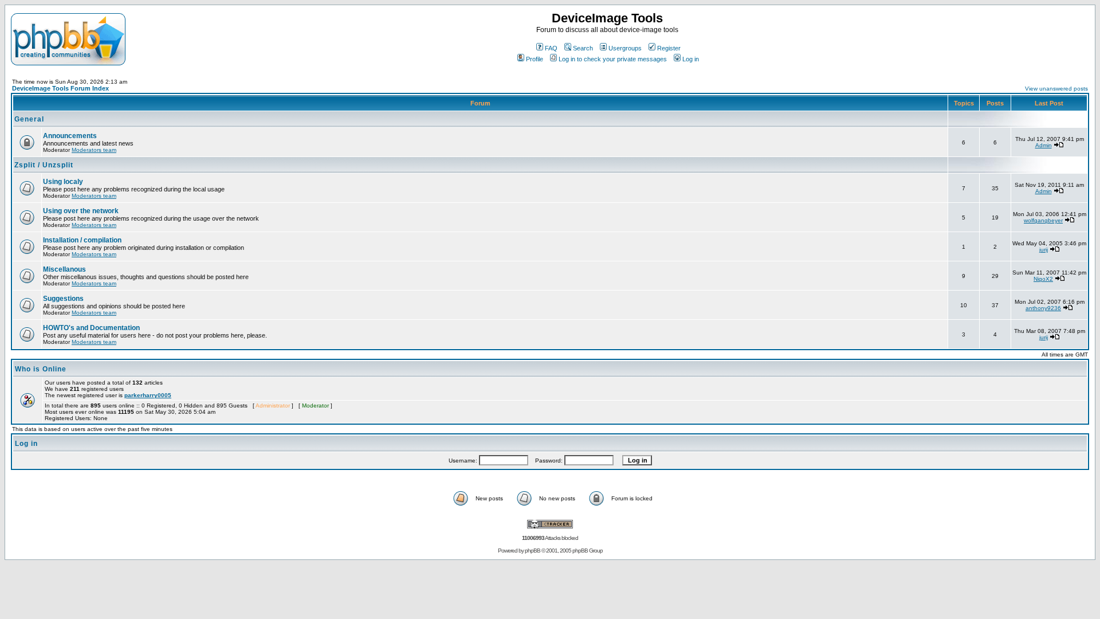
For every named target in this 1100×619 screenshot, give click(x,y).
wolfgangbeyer (1043, 220)
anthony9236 (1043, 308)
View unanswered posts (1056, 88)
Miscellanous (64, 269)
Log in (690, 59)
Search (583, 48)
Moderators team (94, 150)
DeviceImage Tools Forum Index (60, 88)
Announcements (70, 136)
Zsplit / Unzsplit (43, 165)
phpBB (532, 550)
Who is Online (40, 369)
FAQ (551, 48)
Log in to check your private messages (613, 59)
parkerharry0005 (147, 395)
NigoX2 (1043, 279)
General (29, 119)
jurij (1043, 249)
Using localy (63, 182)
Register (669, 48)
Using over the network (81, 211)
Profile (534, 59)
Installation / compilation (82, 240)
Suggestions (63, 299)
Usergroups (625, 48)
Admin (1043, 145)
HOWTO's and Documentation (91, 328)
